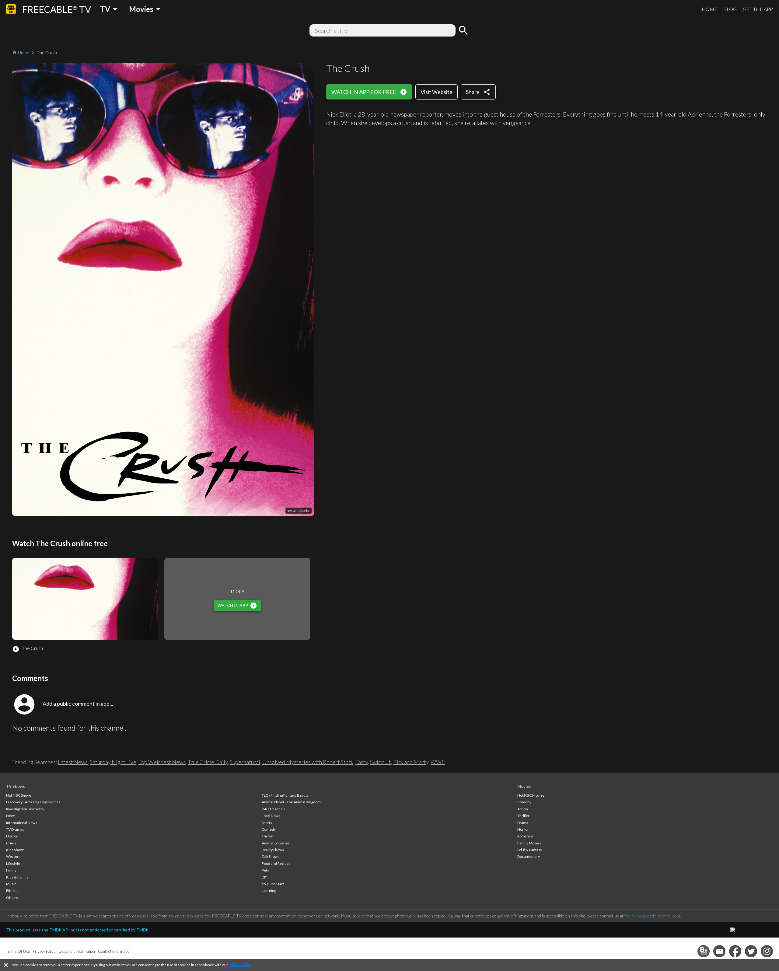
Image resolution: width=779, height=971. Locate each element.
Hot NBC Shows (19, 795)
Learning (269, 890)
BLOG (730, 9)
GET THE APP (758, 9)
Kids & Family (17, 877)
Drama (522, 822)
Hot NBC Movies (530, 795)
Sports (267, 822)
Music (11, 884)
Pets (265, 870)
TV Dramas (15, 829)
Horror (12, 836)
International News (21, 822)
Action (522, 809)
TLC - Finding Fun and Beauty (285, 795)
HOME (709, 9)
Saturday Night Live (113, 762)
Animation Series (276, 843)
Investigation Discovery (25, 809)
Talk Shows (270, 856)
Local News (271, 815)
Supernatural (245, 762)
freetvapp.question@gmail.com (652, 915)
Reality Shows (273, 849)
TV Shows (15, 786)
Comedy (269, 829)
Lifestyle (13, 863)
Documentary (528, 856)
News (11, 815)
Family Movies (529, 843)
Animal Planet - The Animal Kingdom (291, 802)
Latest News (73, 762)
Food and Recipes (276, 863)
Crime (11, 843)
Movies (524, 786)
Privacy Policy (240, 964)
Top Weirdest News (162, 762)
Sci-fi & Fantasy (529, 849)
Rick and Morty (410, 762)
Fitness (12, 890)
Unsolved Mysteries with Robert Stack (307, 762)
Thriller (268, 836)
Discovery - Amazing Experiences (33, 802)
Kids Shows (15, 849)
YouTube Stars (273, 884)
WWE (438, 762)
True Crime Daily (208, 762)
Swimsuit (380, 762)
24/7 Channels (273, 809)
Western (13, 856)
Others (12, 897)
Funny (11, 870)
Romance (525, 836)
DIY (264, 877)
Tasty (361, 762)
